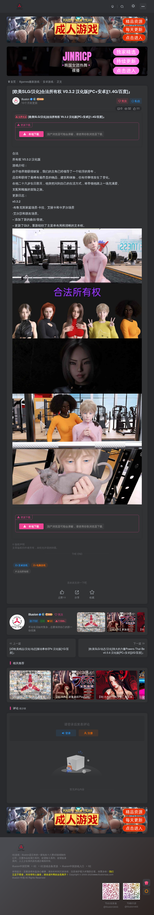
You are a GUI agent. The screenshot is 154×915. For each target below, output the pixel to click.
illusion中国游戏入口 (73, 866)
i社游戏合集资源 (49, 866)
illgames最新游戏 (29, 81)
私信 (137, 101)
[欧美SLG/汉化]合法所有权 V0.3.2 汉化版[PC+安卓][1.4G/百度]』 (72, 91)
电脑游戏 (40, 565)
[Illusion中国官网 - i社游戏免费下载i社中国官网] (21, 847)
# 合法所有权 (22, 571)
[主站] (146, 882)
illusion (25, 99)
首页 (13, 81)
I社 (89, 866)
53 (51, 620)
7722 (35, 620)
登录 (68, 733)
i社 (34, 866)
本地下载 (34, 134)
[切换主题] (146, 891)
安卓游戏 (48, 81)
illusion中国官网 (20, 866)
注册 (90, 733)
